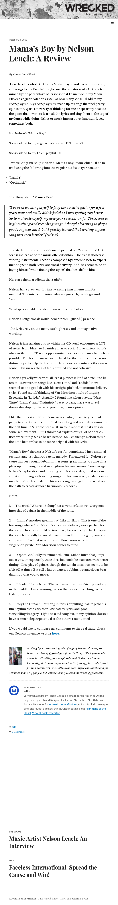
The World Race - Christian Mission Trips (63, 898)
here (55, 633)
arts (14, 726)
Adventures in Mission (22, 898)
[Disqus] (59, 781)
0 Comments (18, 731)
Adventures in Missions (63, 704)
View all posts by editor (46, 713)
